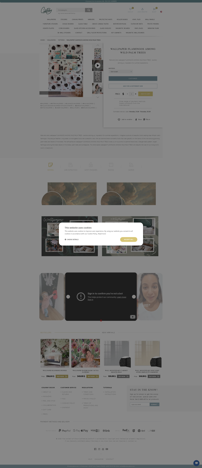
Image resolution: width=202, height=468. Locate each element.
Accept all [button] (128, 239)
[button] (71, 239)
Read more (102, 234)
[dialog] (101, 234)
